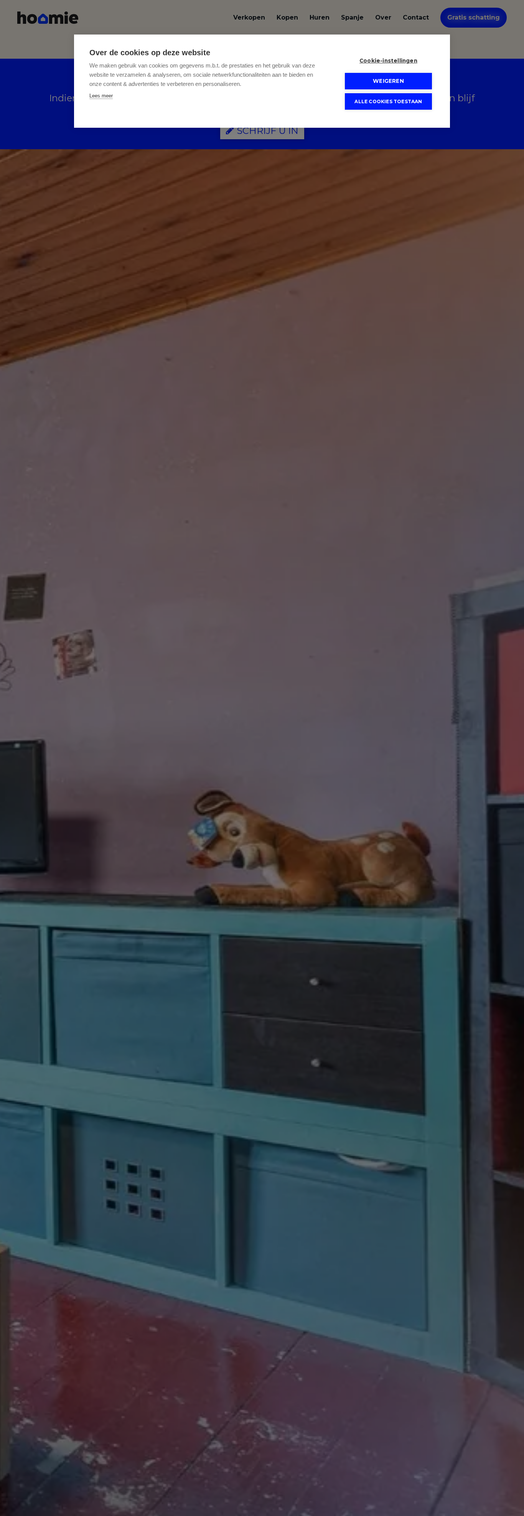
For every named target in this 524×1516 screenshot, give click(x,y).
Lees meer (101, 96)
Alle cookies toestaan (388, 101)
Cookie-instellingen (388, 61)
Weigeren (388, 81)
